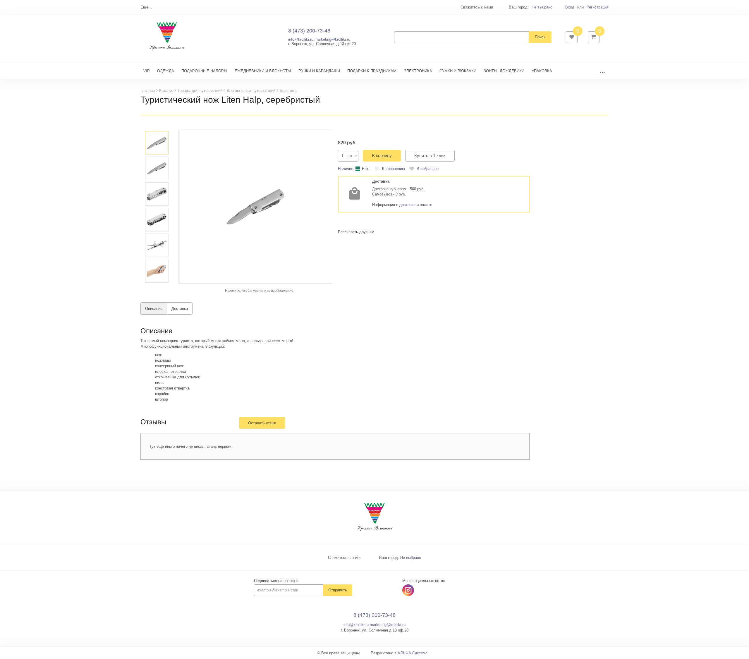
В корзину (382, 155)
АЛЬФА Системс (412, 653)
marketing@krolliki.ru (332, 39)
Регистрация (598, 7)
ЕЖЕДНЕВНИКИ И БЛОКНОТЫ (263, 71)
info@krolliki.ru (300, 39)
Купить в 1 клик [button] (430, 155)
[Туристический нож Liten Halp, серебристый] (255, 206)
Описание (153, 308)
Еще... (146, 7)
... (602, 71)
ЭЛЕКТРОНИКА (418, 71)
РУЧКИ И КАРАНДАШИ (319, 71)
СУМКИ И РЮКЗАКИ (457, 71)
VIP (146, 71)
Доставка (179, 308)
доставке (407, 204)
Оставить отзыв (262, 423)
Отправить (337, 590)
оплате (426, 204)
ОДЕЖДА (165, 71)
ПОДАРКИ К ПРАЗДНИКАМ (371, 71)
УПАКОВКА (542, 71)
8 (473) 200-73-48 (309, 31)
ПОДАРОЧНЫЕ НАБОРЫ (204, 71)
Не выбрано (542, 7)
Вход (569, 7)
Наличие (345, 169)
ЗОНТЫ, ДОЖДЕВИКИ (504, 71)
